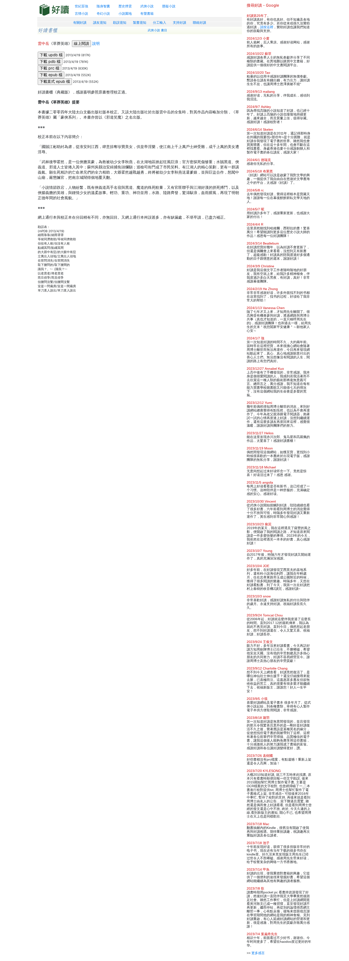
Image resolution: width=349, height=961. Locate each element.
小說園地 (125, 13)
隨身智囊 (103, 6)
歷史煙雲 (125, 6)
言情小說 (81, 13)
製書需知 (139, 22)
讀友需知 (99, 22)
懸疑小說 (168, 6)
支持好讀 (179, 22)
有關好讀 (79, 22)
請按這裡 (266, 27)
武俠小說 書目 (157, 30)
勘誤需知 (119, 22)
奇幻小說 (103, 13)
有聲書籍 (147, 13)
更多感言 (258, 953)
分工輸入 (159, 22)
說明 (96, 43)
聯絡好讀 (199, 22)
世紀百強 (81, 6)
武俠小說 (147, 6)
